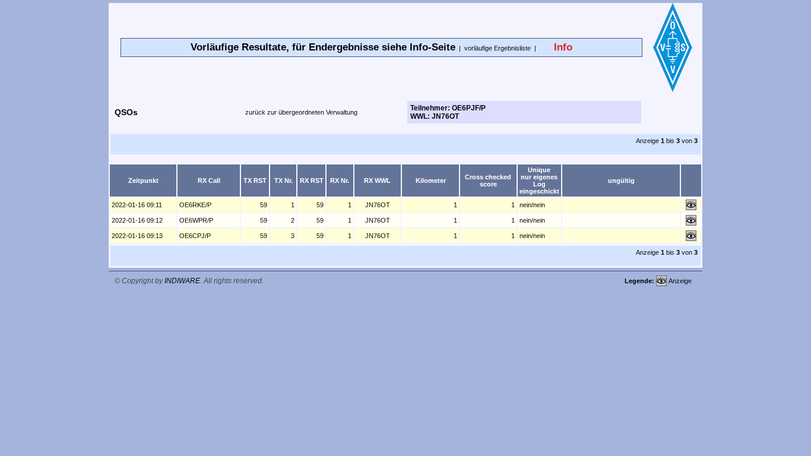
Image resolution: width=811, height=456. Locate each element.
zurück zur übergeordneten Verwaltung (301, 112)
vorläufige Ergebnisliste (497, 48)
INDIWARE (182, 281)
